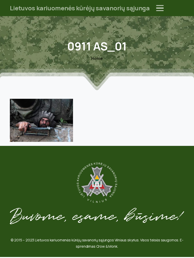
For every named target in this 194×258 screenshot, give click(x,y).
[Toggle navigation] (160, 8)
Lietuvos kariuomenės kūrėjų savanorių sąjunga (80, 8)
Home (97, 58)
